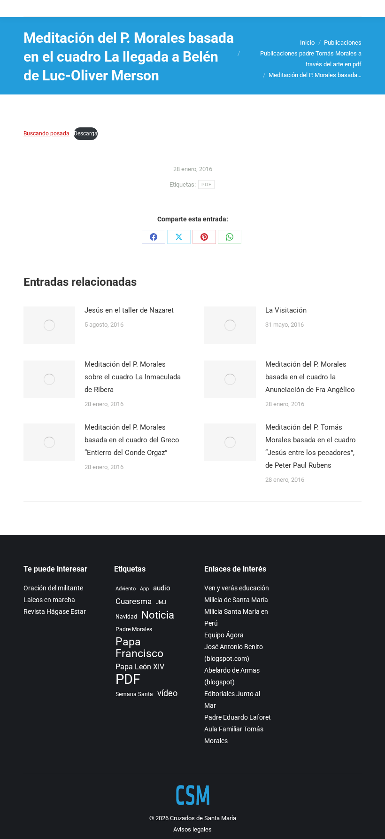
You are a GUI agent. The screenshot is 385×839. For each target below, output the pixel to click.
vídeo (167, 693)
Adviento (126, 589)
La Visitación (286, 310)
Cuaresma (134, 601)
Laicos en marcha (49, 600)
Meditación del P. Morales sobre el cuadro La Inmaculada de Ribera (133, 377)
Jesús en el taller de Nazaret (129, 310)
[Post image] (49, 325)
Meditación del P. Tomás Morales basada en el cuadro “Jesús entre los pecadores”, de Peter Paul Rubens (310, 446)
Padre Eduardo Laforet (237, 717)
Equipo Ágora (224, 635)
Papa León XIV (140, 666)
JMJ (161, 602)
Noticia (157, 615)
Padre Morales (134, 629)
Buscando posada (46, 133)
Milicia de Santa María (236, 600)
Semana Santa (134, 694)
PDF (206, 184)
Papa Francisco (139, 647)
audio (161, 588)
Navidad (126, 616)
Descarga (86, 133)
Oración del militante (53, 588)
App (144, 589)
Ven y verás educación (236, 588)
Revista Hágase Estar (54, 611)
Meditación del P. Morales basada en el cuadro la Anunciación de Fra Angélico (310, 377)
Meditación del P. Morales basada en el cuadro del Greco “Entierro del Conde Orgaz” (132, 440)
